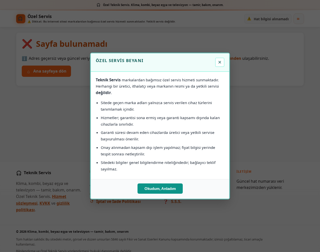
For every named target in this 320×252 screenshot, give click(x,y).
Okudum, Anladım (160, 188)
